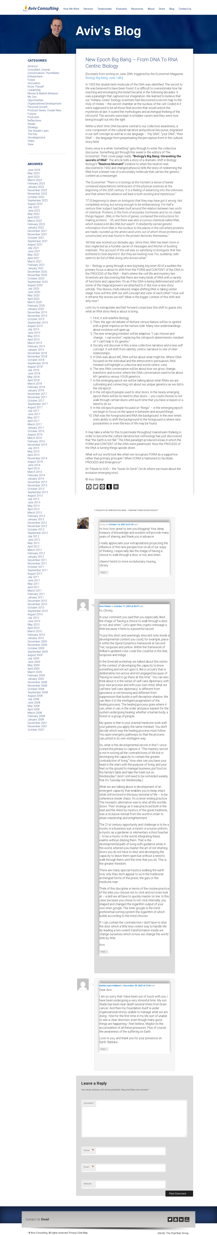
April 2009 (34, 668)
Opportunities (35, 100)
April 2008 (34, 709)
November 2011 (37, 563)
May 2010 (34, 624)
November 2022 (37, 193)
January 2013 (36, 519)
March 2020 (35, 302)
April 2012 (34, 546)
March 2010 (35, 631)
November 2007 (37, 726)
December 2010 (37, 600)
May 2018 (34, 376)
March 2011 (35, 590)
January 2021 (36, 268)
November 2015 (37, 444)
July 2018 (33, 370)
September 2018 (38, 363)
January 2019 (36, 349)
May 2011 (34, 583)
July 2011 (33, 577)
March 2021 (35, 261)
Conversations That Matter (43, 73)
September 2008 (38, 692)
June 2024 (34, 170)
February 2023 (36, 183)
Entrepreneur (35, 76)
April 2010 (34, 628)
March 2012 (35, 550)
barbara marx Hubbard (109, 985)
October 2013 (36, 488)
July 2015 (33, 448)
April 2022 (34, 217)
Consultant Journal (39, 69)
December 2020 (37, 271)
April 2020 (34, 298)
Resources (137, 8)
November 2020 (37, 275)
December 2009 (37, 641)
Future (31, 79)
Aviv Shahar (105, 606)
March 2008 (35, 712)
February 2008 (36, 716)
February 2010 (36, 634)
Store (162, 8)
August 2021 (35, 244)
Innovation (34, 83)
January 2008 (36, 719)
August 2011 (35, 573)
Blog (171, 8)
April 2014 (34, 468)
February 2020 (36, 305)
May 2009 (34, 665)
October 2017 (36, 400)
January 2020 (36, 309)
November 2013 (37, 485)
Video (31, 140)
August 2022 (35, 203)
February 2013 (36, 516)
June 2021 (34, 251)
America (33, 66)
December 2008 (37, 682)
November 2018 (37, 356)
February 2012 (36, 553)
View (30, 144)
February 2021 (36, 265)
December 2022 (37, 190)
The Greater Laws (38, 130)
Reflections (34, 120)
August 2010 (35, 614)
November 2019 (37, 315)
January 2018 (36, 390)
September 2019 (38, 322)
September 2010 (38, 611)
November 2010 (37, 604)
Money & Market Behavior (43, 93)
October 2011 (36, 566)
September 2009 (38, 651)
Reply (104, 572)
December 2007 (37, 723)
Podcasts (121, 8)
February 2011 (36, 594)
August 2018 (35, 366)
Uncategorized (36, 137)
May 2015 (34, 451)
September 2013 (38, 492)
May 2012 (34, 543)
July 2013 (33, 499)
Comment (89, 1103)
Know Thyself (36, 86)
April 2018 (34, 380)
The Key (32, 134)
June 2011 (34, 580)
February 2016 (36, 441)
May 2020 (34, 295)
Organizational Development (44, 103)
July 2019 (33, 329)
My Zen (32, 96)
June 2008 (34, 702)
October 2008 (36, 689)
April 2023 (34, 176)
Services (88, 8)
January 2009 (36, 678)
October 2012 (36, 529)
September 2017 (38, 404)
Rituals (31, 124)
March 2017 (35, 424)
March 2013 (35, 512)
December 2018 (37, 353)
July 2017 (33, 410)
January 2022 (36, 227)
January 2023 (36, 186)
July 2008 (33, 699)
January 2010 (36, 638)
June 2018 (34, 373)
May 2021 (34, 254)
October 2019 (36, 319)
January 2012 (36, 556)
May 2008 (34, 706)
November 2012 (37, 526)
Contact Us (185, 8)
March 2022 (35, 220)
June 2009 (34, 661)
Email (89, 1167)
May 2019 (34, 336)
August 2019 (35, 326)
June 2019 (34, 332)
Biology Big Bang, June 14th (103, 78)
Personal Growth (37, 107)
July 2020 (33, 288)
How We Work (71, 8)
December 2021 (37, 231)
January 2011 (36, 597)
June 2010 (34, 621)
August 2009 (35, 655)
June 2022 (34, 210)
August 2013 (35, 495)
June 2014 (34, 465)
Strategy (33, 127)
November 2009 (37, 645)
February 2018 (36, 387)
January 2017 (36, 427)
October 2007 (36, 729)
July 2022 (33, 207)
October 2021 (36, 237)
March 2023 (35, 180)
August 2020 (35, 285)
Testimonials (104, 8)
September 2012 (38, 533)
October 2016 (36, 431)
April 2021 (34, 258)
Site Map (83, 1232)
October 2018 (36, 360)
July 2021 (33, 248)
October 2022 (36, 197)
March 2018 (35, 383)
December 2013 (37, 482)
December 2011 (37, 560)
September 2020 (38, 281)
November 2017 (37, 397)
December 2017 (37, 393)
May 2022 (34, 214)
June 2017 (34, 414)
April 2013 (34, 509)
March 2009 (35, 672)
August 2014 (35, 461)
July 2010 (33, 617)
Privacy (73, 1232)
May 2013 (34, 505)
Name (89, 1150)
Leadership (34, 90)
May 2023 (34, 173)
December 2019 (37, 312)
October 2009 (36, 648)
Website (87, 1183)
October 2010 (36, 607)
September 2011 (38, 570)
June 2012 (34, 539)
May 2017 (34, 417)
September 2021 (38, 241)
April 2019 (34, 339)
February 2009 (36, 675)
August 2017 (35, 407)
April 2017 (34, 421)
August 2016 (35, 434)
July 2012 (33, 536)
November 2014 (37, 458)
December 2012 (37, 522)
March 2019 (35, 343)
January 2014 (36, 478)
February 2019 (36, 346)
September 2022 (38, 200)
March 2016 (35, 438)
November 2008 (37, 685)
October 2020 (36, 278)
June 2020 (34, 292)
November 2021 (37, 234)
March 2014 (35, 471)
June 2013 (34, 502)
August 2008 (35, 695)
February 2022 (36, 224)
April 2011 (34, 587)
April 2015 (34, 455)
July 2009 (33, 658)
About (151, 8)
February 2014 (36, 475)
